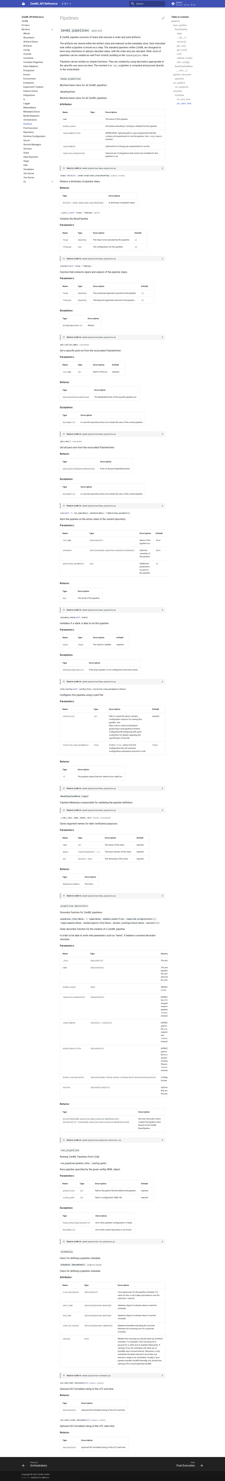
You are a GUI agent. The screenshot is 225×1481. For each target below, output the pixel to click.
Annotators (28, 37)
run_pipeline (179, 83)
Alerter (26, 33)
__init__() (181, 37)
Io (24, 99)
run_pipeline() (181, 87)
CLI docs (26, 25)
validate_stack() (184, 58)
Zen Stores (28, 177)
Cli (24, 181)
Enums (26, 74)
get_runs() (182, 50)
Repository (28, 132)
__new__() (182, 70)
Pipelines (27, 124)
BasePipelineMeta (184, 66)
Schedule (179, 95)
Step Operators (30, 157)
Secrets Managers (32, 144)
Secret (26, 140)
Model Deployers (31, 116)
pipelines (175, 21)
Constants (28, 58)
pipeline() (179, 78)
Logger (26, 103)
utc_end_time (183, 99)
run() (179, 54)
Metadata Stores (31, 111)
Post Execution (30, 128)
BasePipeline (181, 29)
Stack (26, 153)
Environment (29, 78)
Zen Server (28, 173)
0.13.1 (65, 3)
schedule (177, 91)
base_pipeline (180, 25)
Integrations (29, 95)
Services (27, 148)
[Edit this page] (163, 18)
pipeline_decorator (182, 74)
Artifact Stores (30, 41)
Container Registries (33, 62)
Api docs (26, 29)
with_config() (183, 62)
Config (26, 50)
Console (27, 54)
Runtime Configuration (34, 136)
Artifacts (27, 46)
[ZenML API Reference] (23, 4)
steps (179, 33)
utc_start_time (184, 103)
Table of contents (180, 17)
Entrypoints (28, 70)
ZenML (25, 21)
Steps (26, 161)
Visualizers (28, 169)
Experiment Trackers (33, 87)
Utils (25, 165)
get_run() (181, 46)
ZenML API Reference (33, 17)
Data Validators (30, 66)
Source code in (91, 168)
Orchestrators (30, 120)
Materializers (29, 107)
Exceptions (28, 83)
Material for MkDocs (40, 1477)
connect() (181, 41)
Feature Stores (30, 91)
